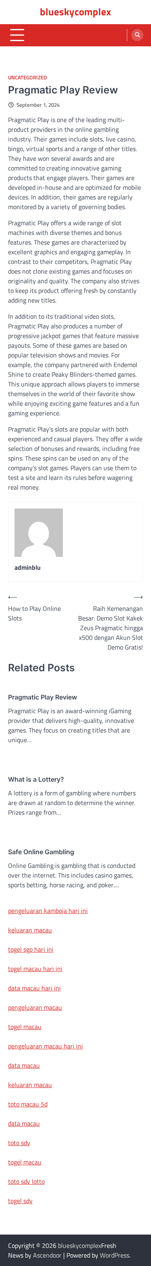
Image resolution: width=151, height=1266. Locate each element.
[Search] (137, 35)
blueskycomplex (75, 11)
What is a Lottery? (36, 779)
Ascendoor (47, 1255)
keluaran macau (30, 930)
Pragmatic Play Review (42, 697)
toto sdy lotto (26, 1181)
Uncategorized (27, 78)
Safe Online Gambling (41, 852)
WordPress (114, 1255)
